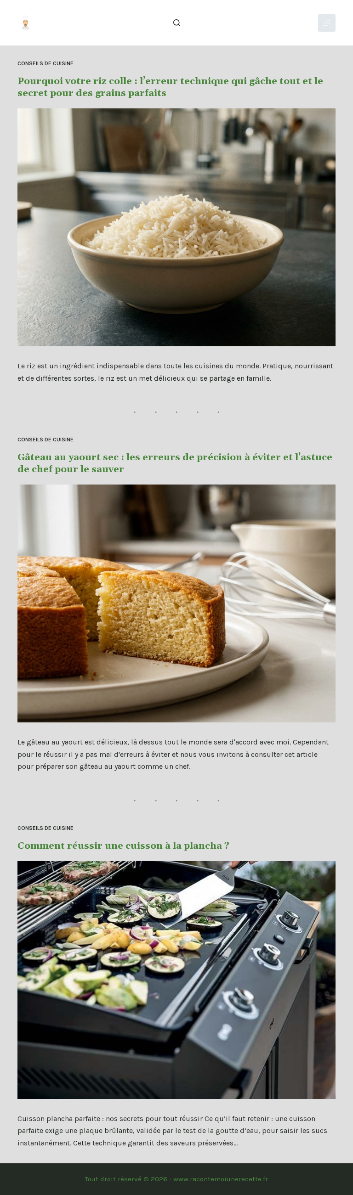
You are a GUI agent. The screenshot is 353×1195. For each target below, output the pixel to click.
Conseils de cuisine (45, 63)
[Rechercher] (176, 22)
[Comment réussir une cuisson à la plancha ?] (176, 980)
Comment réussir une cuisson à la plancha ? (123, 846)
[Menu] (327, 23)
